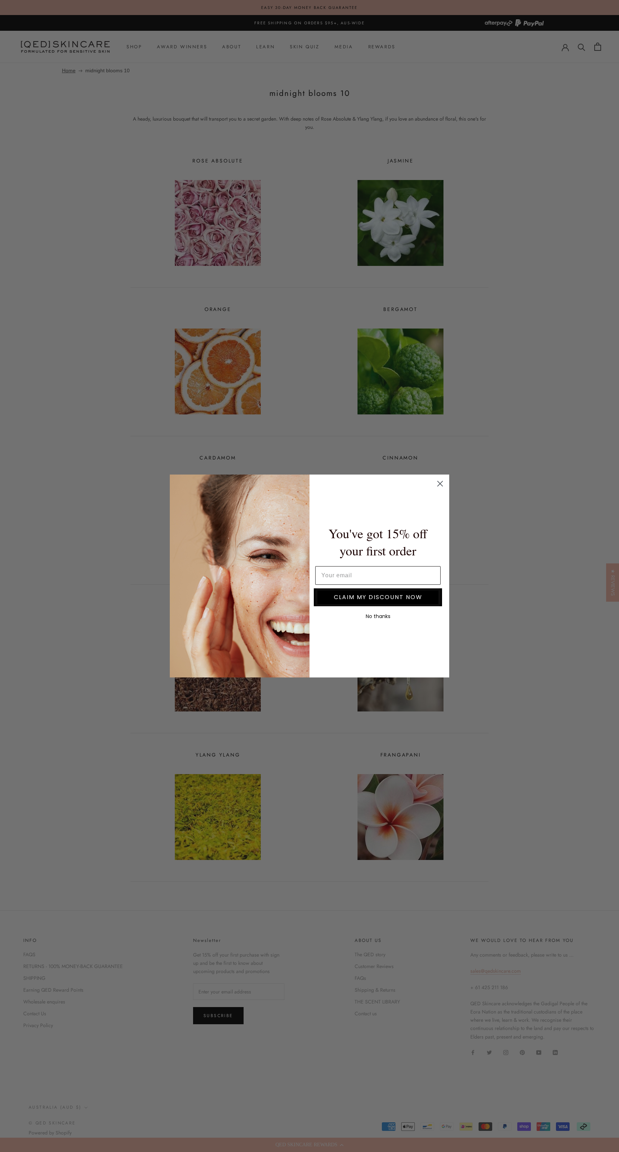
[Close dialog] (440, 483)
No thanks (378, 616)
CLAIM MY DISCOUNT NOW (378, 597)
